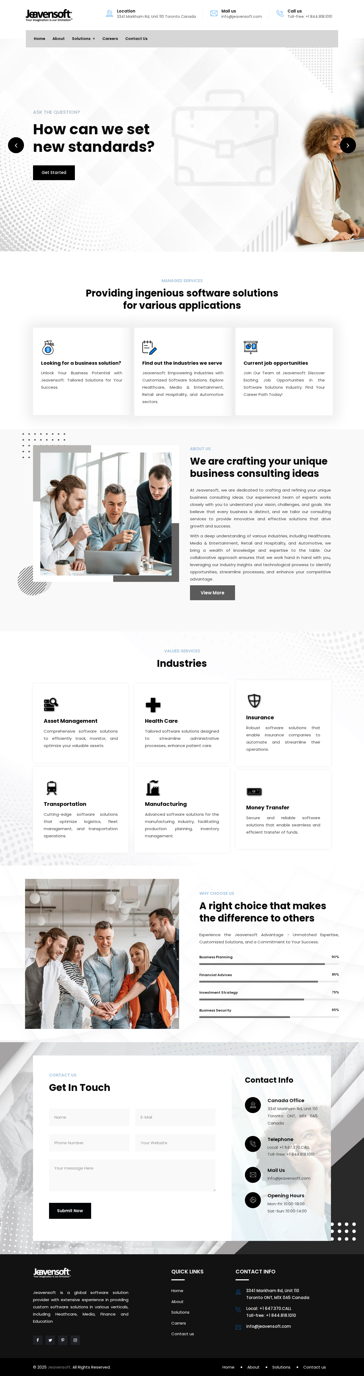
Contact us (136, 38)
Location (126, 11)
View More (212, 593)
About (58, 38)
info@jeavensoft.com (241, 16)
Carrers (178, 1323)
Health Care (161, 721)
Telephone (280, 1139)
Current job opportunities (276, 363)
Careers (110, 38)
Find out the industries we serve (182, 363)
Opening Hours (286, 1195)
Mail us (228, 11)
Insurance (260, 717)
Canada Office (286, 1100)
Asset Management (71, 721)
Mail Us (276, 1170)
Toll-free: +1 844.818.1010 (310, 16)
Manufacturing (166, 804)
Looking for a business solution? (81, 363)
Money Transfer (267, 807)
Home (39, 38)
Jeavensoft (59, 1367)
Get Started (54, 172)
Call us (295, 11)
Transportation (65, 804)
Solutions (81, 38)
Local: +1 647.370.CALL (289, 1147)
